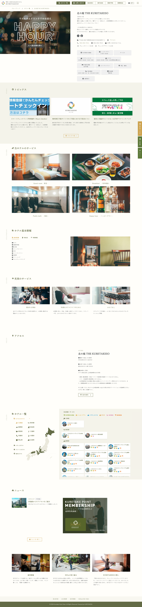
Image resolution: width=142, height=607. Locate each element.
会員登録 (140, 141)
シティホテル (18, 445)
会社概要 (64, 599)
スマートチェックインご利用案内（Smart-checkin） (29, 119)
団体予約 (110, 3)
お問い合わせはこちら (113, 43)
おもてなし (111, 307)
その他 (38, 499)
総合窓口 (90, 3)
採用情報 (31, 575)
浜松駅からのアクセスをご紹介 (39, 501)
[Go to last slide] (2, 31)
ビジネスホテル (22, 418)
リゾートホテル (19, 449)
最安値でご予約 (140, 128)
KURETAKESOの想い (111, 575)
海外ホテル (18, 453)
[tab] (15, 237)
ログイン (140, 153)
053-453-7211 (84, 43)
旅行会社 (100, 3)
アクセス (112, 40)
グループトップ (16, 8)
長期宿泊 (120, 3)
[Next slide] (68, 31)
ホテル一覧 (63, 3)
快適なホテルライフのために (71, 307)
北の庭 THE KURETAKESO (41, 8)
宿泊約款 (56, 599)
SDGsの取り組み (71, 575)
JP (132, 3)
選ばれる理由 (30, 307)
